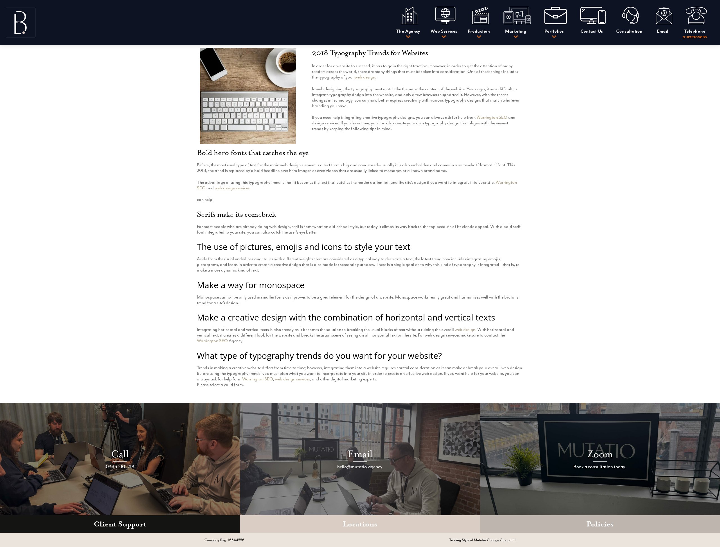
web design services (232, 188)
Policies (599, 524)
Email (359, 454)
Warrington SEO (491, 117)
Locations (360, 524)
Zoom (600, 454)
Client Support (120, 524)
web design (365, 77)
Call (120, 454)
